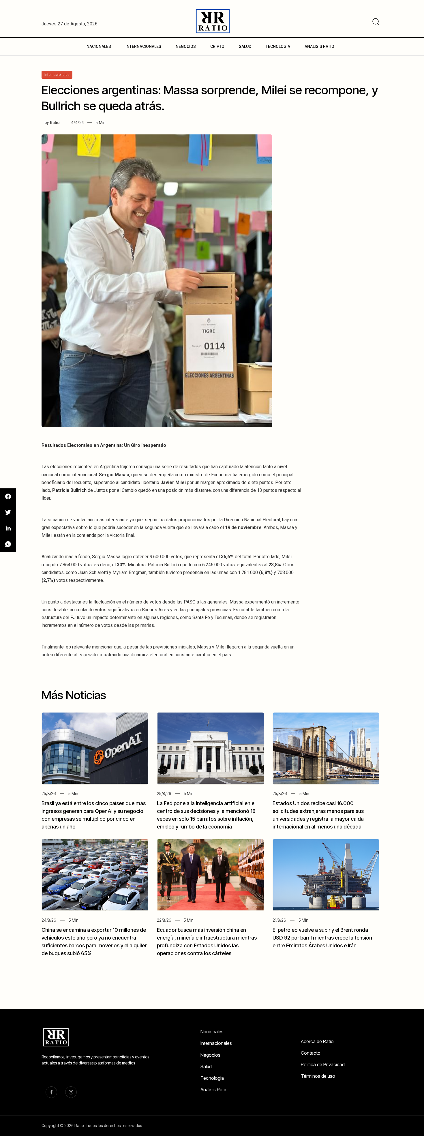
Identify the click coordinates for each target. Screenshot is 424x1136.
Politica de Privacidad (323, 1064)
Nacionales (212, 1031)
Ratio (55, 122)
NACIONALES (99, 46)
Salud (206, 1066)
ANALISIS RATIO (319, 46)
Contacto (310, 1053)
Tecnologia (212, 1078)
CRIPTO (217, 46)
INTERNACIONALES (143, 46)
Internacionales (216, 1043)
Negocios (210, 1055)
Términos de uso (318, 1076)
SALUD (245, 46)
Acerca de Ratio (317, 1041)
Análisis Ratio (214, 1089)
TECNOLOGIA (278, 46)
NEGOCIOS (186, 46)
